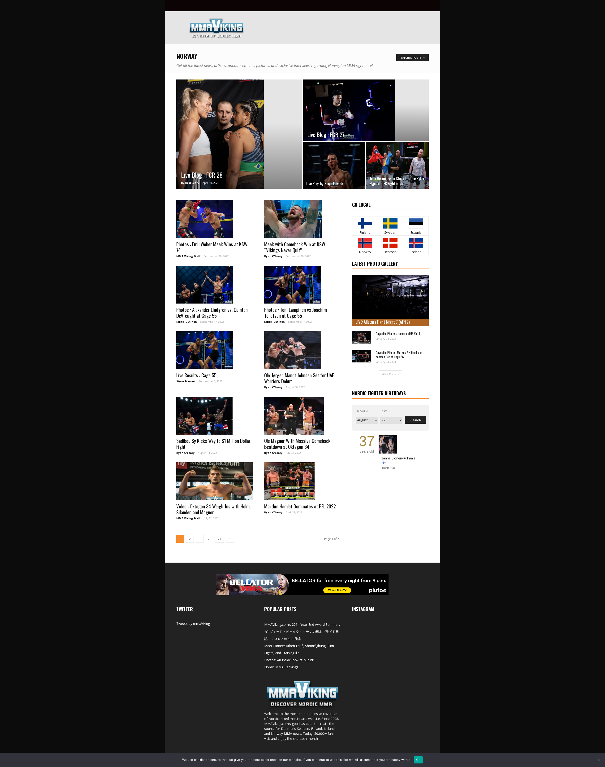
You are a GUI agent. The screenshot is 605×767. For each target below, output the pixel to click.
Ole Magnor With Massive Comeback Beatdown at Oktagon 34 (297, 443)
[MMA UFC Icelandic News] (416, 243)
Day (384, 411)
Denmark (390, 252)
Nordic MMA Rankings (281, 667)
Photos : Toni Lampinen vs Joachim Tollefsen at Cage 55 (295, 312)
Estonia (416, 232)
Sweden (390, 232)
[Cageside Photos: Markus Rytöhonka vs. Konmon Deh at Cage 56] (361, 356)
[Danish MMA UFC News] (390, 243)
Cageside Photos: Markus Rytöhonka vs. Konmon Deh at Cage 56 (399, 354)
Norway (365, 252)
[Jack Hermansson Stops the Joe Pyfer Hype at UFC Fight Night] (397, 165)
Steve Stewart (185, 381)
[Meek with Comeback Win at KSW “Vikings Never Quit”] (302, 219)
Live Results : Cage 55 (196, 375)
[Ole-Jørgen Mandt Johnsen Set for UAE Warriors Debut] (302, 350)
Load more (388, 374)
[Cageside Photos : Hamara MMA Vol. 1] (361, 337)
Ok (418, 760)
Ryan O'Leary (190, 183)
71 (219, 539)
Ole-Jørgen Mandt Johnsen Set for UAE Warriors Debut (299, 378)
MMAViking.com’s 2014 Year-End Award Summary (302, 624)
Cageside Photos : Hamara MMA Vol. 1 (398, 333)
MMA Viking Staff (188, 256)
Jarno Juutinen (186, 321)
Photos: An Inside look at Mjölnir (289, 660)
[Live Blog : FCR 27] (366, 110)
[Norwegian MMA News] (365, 243)
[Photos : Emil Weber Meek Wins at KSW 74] (214, 219)
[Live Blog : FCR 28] (239, 134)
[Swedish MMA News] (365, 223)
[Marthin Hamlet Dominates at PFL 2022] (302, 481)
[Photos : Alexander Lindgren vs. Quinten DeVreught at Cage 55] (214, 285)
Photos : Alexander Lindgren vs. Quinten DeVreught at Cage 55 (212, 312)
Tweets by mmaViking (193, 623)
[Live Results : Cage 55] (214, 350)
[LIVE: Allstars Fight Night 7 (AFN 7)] (390, 300)
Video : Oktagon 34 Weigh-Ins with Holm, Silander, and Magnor (213, 509)
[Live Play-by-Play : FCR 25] (334, 165)
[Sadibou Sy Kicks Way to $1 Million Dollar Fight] (214, 416)
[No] (599, 760)
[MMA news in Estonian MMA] (416, 223)
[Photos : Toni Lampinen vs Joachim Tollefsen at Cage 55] (302, 285)
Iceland (416, 252)
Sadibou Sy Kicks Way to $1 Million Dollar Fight (213, 443)
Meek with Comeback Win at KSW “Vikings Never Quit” (294, 247)
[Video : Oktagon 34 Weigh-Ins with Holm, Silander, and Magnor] (214, 481)
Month (362, 411)
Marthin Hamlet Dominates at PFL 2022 (300, 506)
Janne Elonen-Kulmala (398, 458)
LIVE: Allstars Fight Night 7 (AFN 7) (382, 322)
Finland (364, 232)
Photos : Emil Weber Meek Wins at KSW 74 (211, 247)
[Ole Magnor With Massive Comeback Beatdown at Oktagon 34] (302, 416)
